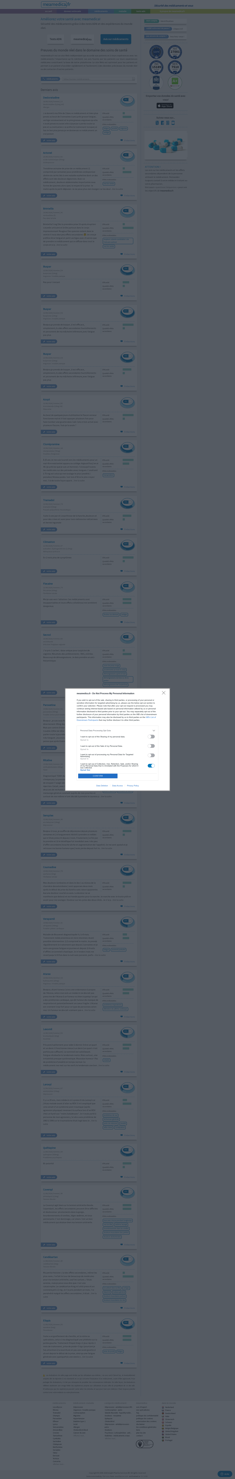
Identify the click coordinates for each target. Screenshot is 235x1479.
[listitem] (117, 730)
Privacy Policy (133, 786)
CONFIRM (98, 776)
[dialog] (117, 739)
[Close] (164, 693)
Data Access (117, 786)
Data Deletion (102, 786)
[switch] (151, 736)
